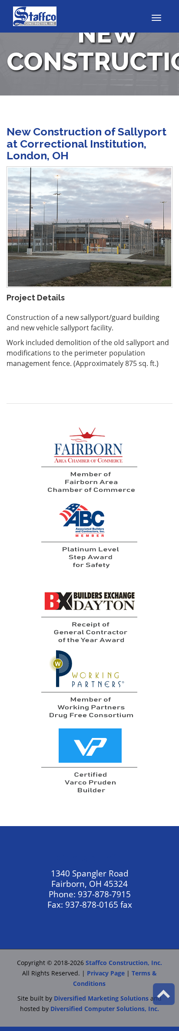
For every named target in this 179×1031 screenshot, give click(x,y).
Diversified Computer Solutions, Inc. (104, 1009)
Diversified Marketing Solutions (101, 998)
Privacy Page (106, 973)
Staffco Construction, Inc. (124, 963)
